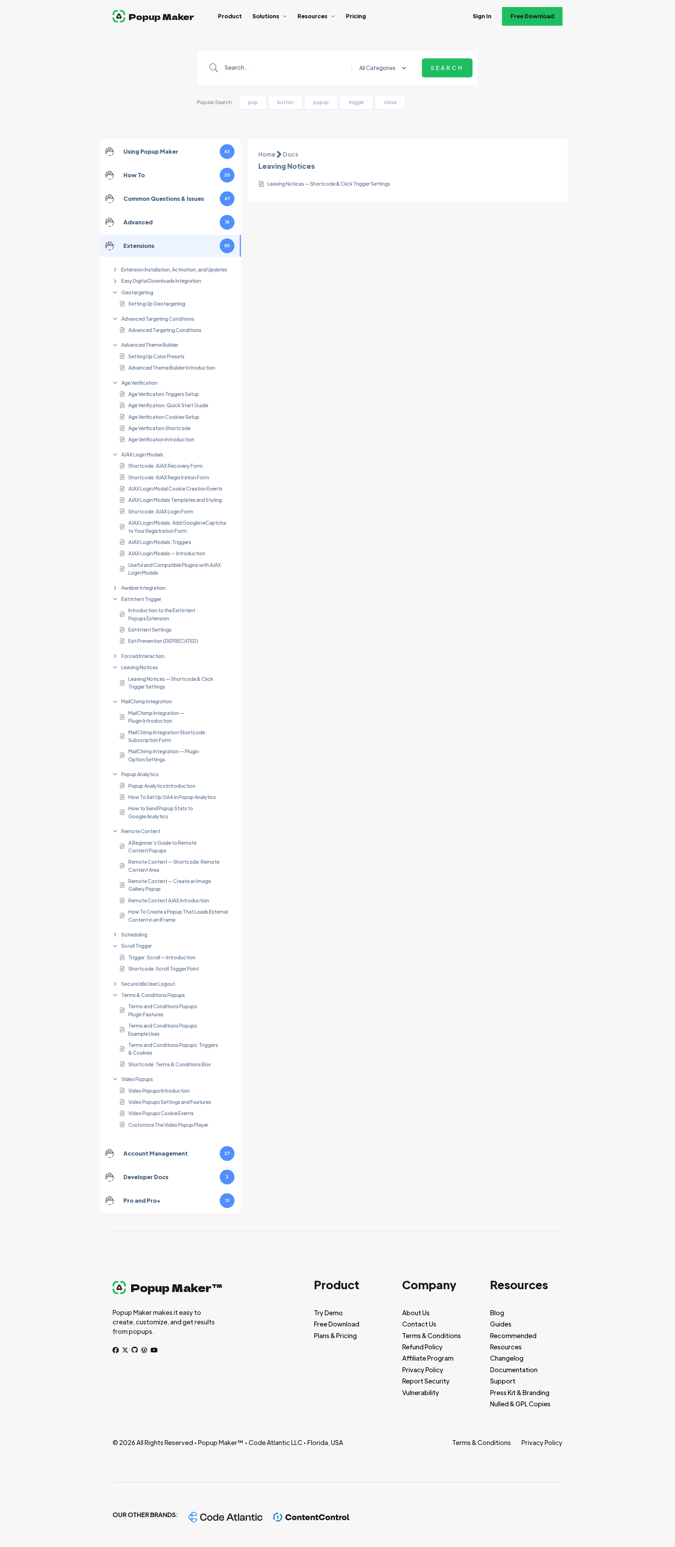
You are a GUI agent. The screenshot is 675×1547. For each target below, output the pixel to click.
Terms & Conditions (431, 1335)
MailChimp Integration (146, 701)
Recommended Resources (513, 1341)
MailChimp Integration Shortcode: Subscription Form (167, 736)
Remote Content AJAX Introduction (168, 900)
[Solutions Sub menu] (285, 16)
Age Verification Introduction (161, 439)
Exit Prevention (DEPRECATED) (163, 641)
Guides (501, 1324)
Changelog (506, 1358)
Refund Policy (422, 1347)
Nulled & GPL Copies (520, 1404)
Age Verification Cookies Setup (163, 417)
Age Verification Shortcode (159, 428)
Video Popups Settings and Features (169, 1102)
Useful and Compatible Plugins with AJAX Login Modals (174, 569)
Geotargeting (137, 292)
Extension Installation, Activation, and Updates (174, 269)
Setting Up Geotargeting (156, 303)
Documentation (514, 1370)
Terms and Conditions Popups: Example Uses (163, 1029)
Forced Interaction (143, 656)
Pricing (356, 16)
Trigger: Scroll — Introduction (161, 957)
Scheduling (134, 934)
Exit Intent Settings (150, 629)
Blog (497, 1313)
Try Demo (328, 1313)
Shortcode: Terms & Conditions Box (169, 1064)
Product (230, 16)
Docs (290, 154)
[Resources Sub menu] (333, 16)
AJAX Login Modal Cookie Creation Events (175, 488)
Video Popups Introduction (159, 1090)
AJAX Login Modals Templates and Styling (175, 500)
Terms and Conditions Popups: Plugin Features (163, 1010)
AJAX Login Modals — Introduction (166, 553)
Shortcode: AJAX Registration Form (168, 477)
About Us (416, 1313)
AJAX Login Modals (142, 454)
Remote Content (140, 831)
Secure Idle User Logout (148, 983)
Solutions (265, 16)
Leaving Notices (139, 667)
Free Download (532, 16)
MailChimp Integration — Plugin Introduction (156, 717)
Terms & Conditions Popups (153, 995)
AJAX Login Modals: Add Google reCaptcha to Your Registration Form (177, 526)
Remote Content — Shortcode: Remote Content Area (173, 865)
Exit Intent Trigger (141, 599)
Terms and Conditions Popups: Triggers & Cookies (173, 1049)
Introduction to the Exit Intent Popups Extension (161, 614)
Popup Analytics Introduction (161, 785)
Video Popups (137, 1079)
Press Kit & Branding (519, 1392)
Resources (312, 16)
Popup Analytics (140, 774)
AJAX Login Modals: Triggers (159, 542)
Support (502, 1381)
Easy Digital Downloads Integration (161, 280)
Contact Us (419, 1324)
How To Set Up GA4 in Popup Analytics (172, 797)
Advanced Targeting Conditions (157, 318)
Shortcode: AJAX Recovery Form (165, 465)
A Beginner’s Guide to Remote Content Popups (162, 846)
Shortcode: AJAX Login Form (160, 511)
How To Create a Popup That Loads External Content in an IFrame (178, 915)
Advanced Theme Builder (149, 344)
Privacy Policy (422, 1370)
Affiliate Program (428, 1358)
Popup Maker (161, 16)
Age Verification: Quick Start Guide (168, 405)
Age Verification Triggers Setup (163, 394)
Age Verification (139, 382)
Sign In (482, 16)
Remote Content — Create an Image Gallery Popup (169, 885)
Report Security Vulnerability (426, 1386)
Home (266, 154)
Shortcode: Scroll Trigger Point (163, 968)
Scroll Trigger (136, 945)
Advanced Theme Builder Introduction (171, 367)
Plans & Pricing (335, 1335)
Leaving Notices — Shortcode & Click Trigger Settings (170, 683)
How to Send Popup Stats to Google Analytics (160, 812)
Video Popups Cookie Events (161, 1113)
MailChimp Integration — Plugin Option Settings (163, 755)
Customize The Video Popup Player (168, 1124)
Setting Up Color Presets (156, 356)
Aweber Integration (143, 587)
